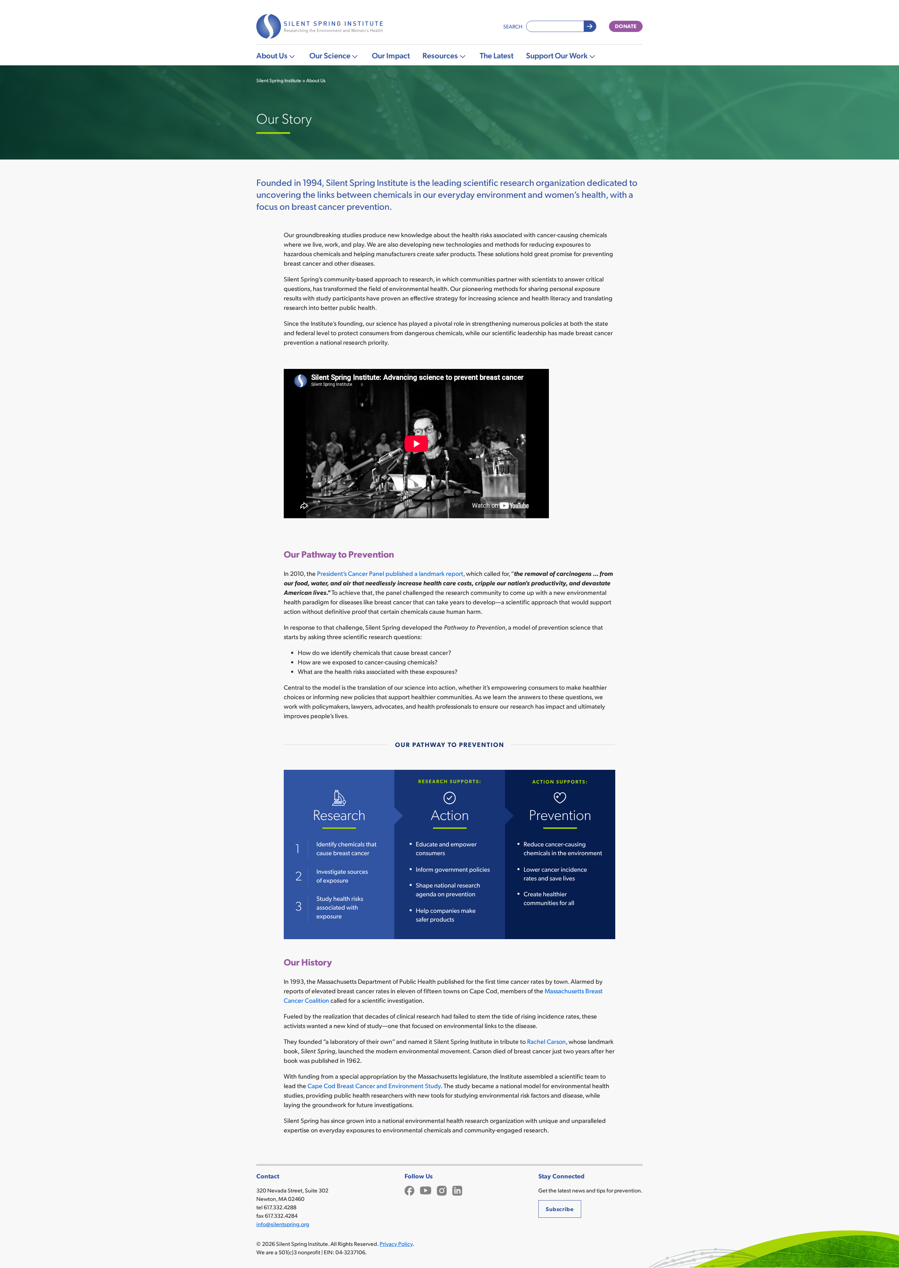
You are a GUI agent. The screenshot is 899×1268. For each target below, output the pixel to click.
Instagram (442, 1190)
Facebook (409, 1190)
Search (513, 26)
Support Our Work (557, 55)
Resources (440, 55)
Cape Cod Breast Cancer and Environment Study (374, 1085)
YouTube (425, 1190)
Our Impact (391, 55)
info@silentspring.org (282, 1224)
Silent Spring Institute (278, 80)
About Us (272, 55)
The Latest (496, 55)
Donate (626, 26)
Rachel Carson (546, 1041)
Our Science (329, 55)
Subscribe (560, 1208)
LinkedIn (457, 1190)
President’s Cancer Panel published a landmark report (390, 573)
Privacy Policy (396, 1243)
